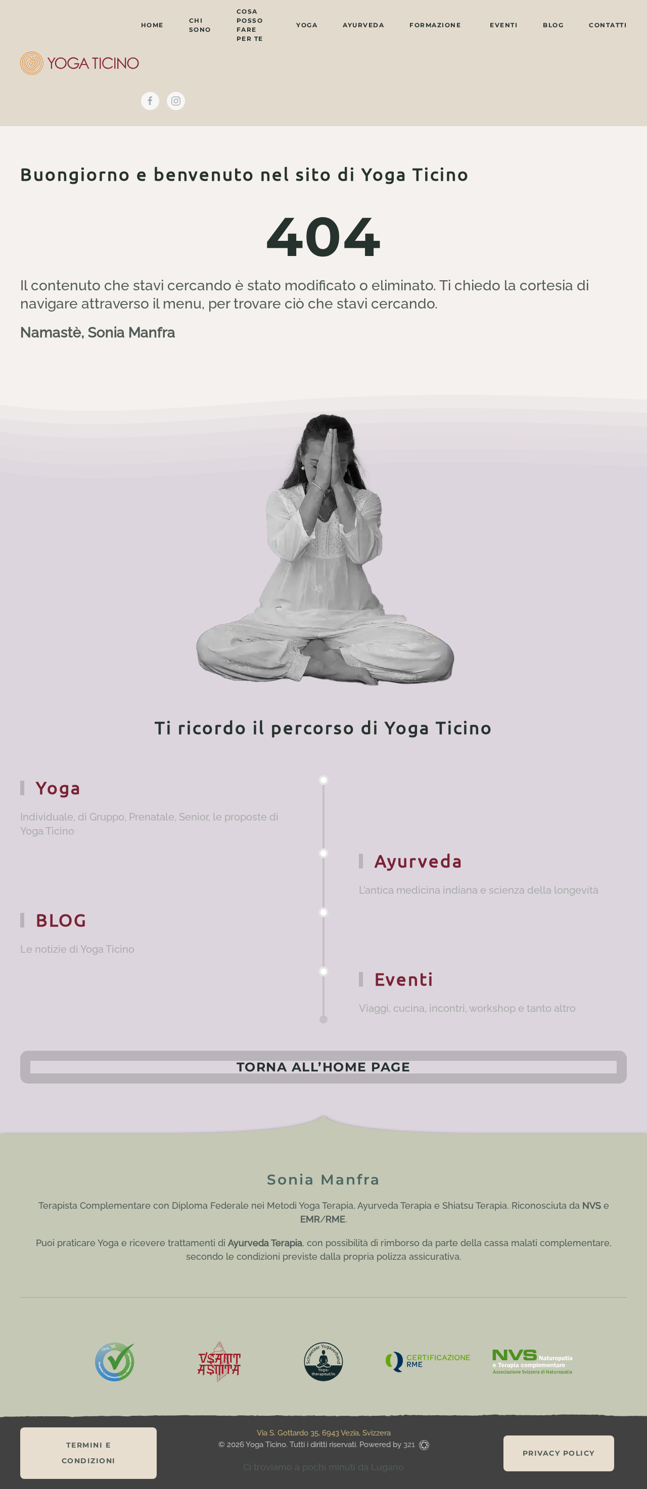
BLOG (553, 25)
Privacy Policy (559, 1453)
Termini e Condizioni (89, 1453)
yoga (306, 25)
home (152, 25)
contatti (608, 25)
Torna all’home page (324, 1066)
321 (410, 1444)
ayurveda (363, 25)
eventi (504, 25)
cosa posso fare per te (250, 25)
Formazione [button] (435, 25)
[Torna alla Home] (80, 63)
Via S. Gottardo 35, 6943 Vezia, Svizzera (324, 1432)
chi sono (200, 25)
